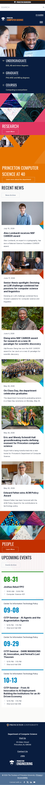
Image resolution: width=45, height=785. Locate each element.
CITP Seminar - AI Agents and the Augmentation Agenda (22, 619)
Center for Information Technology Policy (21, 604)
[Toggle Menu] (41, 22)
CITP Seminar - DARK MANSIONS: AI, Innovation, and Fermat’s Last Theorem (22, 654)
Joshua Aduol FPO (14, 586)
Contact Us (22, 751)
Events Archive (10, 565)
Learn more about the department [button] (18, 179)
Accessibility (22, 778)
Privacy (39, 775)
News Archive (10, 195)
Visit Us (22, 738)
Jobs (22, 756)
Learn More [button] (10, 131)
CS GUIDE (39, 15)
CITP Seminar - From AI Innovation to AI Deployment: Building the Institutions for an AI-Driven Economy (22, 692)
